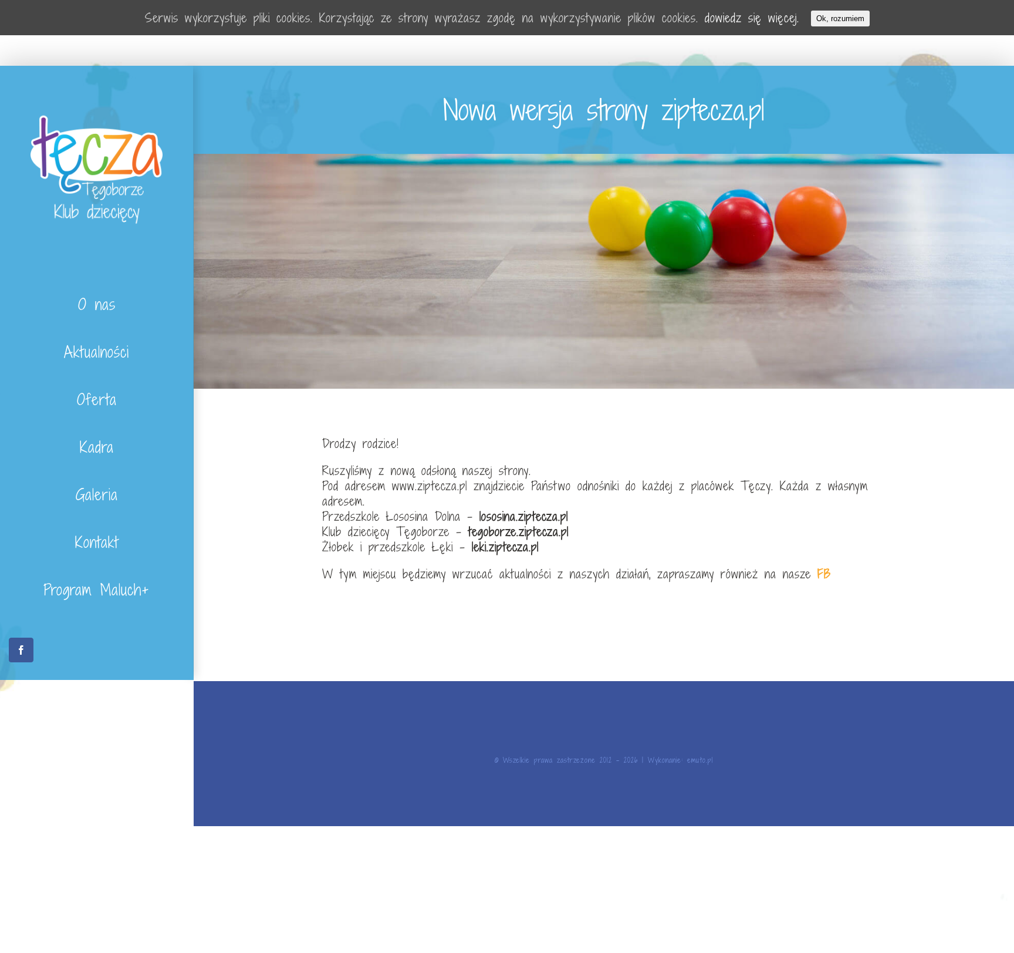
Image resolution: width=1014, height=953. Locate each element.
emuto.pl (700, 760)
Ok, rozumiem (840, 18)
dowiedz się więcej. (752, 17)
